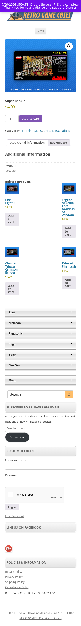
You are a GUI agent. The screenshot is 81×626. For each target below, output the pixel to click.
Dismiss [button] (71, 7)
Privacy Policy (14, 577)
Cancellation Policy (17, 587)
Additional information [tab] (27, 142)
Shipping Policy (15, 582)
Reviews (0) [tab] (58, 142)
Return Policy (13, 571)
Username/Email (15, 460)
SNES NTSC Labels (57, 131)
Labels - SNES (32, 131)
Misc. (12, 380)
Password (11, 475)
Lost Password (14, 516)
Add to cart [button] (11, 219)
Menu (40, 30)
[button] (69, 46)
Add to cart (30, 118)
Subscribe (17, 437)
